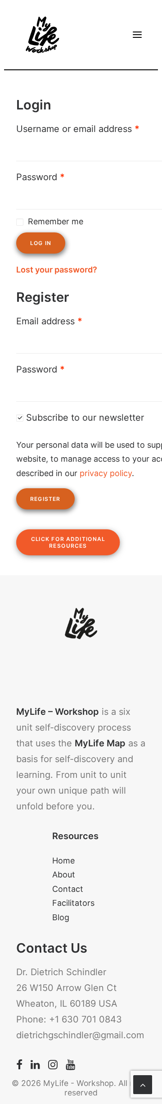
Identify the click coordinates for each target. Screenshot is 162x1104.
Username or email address (78, 128)
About (63, 874)
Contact (67, 889)
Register (45, 498)
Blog (60, 917)
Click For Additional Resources (69, 542)
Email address (49, 321)
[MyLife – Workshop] (42, 34)
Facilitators (73, 903)
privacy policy (106, 473)
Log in (40, 243)
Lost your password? (56, 269)
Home (63, 860)
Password (40, 177)
